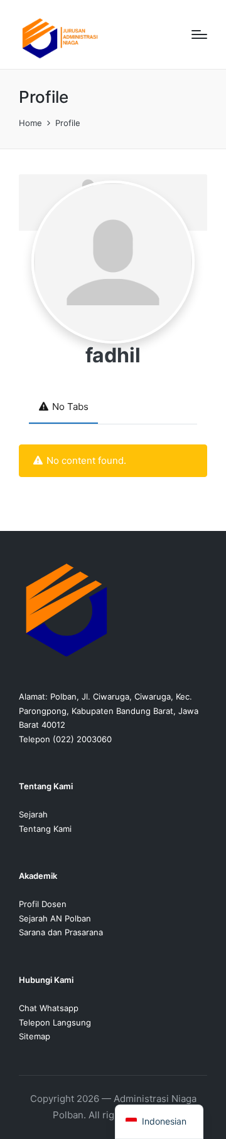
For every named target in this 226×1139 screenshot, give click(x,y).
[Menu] (199, 34)
